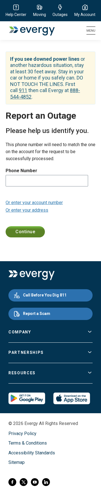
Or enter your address (27, 210)
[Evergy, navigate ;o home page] (32, 275)
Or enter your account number (34, 202)
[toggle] (90, 332)
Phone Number (21, 170)
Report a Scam (36, 313)
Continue (25, 231)
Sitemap (16, 462)
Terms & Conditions (27, 443)
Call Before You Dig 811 (44, 295)
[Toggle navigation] (90, 30)
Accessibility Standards (31, 452)
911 (23, 90)
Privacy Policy (22, 433)
